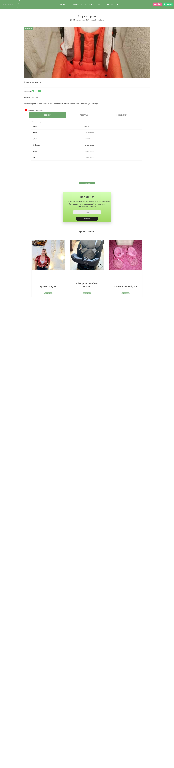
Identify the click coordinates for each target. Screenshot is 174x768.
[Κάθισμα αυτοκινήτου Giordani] (87, 255)
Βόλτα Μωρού (91, 20)
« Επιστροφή (87, 183)
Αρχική (62, 4)
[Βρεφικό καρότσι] (87, 77)
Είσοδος (158, 4)
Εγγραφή (168, 4)
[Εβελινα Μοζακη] (48, 255)
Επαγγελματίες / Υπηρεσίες (81, 4)
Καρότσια (100, 20)
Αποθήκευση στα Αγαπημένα (35, 110)
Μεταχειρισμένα (105, 4)
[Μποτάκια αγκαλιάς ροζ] (125, 255)
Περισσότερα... (48, 293)
